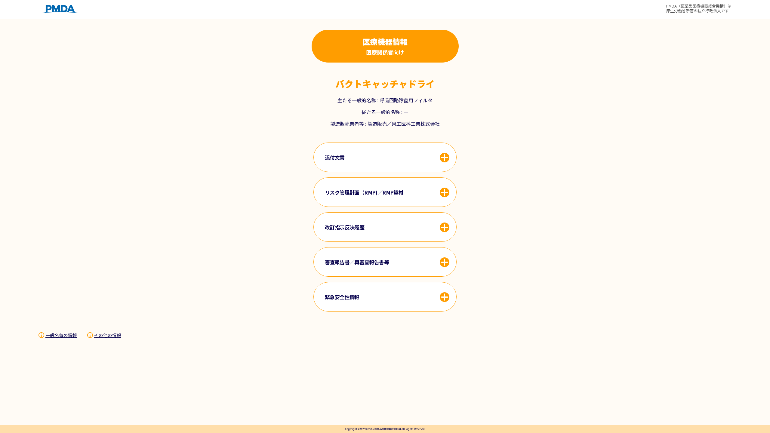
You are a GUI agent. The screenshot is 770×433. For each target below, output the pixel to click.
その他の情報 (107, 335)
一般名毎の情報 (61, 335)
